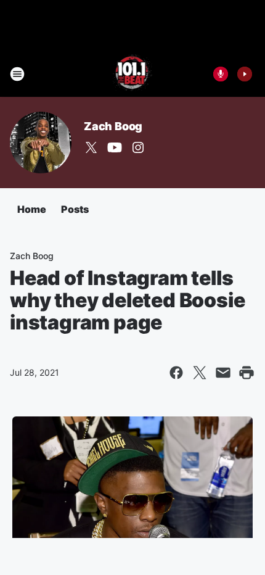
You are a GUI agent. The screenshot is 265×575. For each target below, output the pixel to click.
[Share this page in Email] (223, 372)
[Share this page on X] (199, 372)
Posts (75, 209)
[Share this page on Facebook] (176, 372)
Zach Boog (113, 126)
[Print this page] (246, 372)
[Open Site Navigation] (17, 74)
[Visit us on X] (91, 147)
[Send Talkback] (220, 74)
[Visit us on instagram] (138, 147)
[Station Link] (133, 74)
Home (31, 209)
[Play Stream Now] (244, 74)
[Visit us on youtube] (114, 147)
